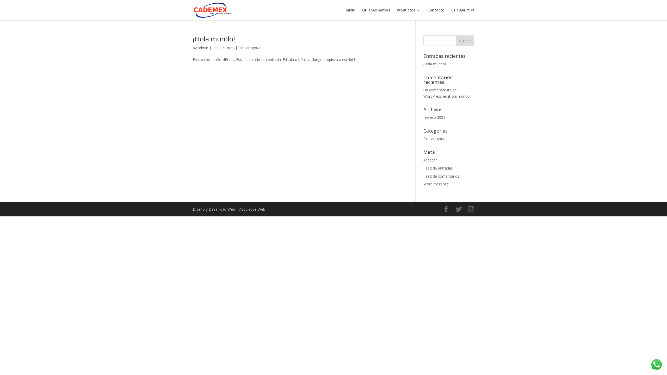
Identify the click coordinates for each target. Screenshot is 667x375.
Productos (406, 10)
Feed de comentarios (441, 176)
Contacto (435, 10)
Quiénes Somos (376, 10)
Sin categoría (249, 47)
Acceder (430, 160)
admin (203, 47)
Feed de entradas (438, 168)
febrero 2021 (434, 117)
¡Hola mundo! (214, 38)
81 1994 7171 (462, 10)
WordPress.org (435, 184)
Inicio (350, 10)
